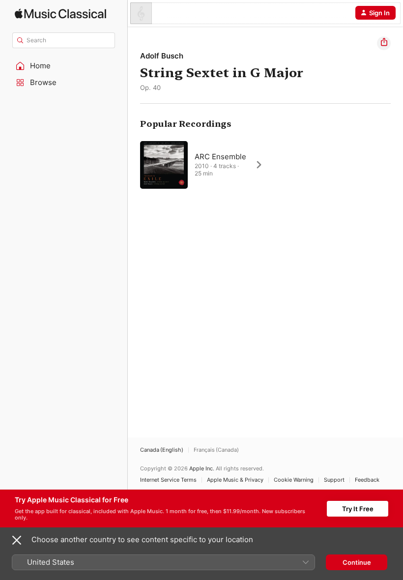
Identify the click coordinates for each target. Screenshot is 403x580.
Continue (357, 562)
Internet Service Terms (168, 480)
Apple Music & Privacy (235, 480)
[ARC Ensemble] (206, 165)
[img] (60, 13)
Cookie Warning (294, 480)
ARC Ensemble (220, 156)
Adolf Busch (161, 55)
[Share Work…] (384, 43)
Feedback (367, 480)
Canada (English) (161, 450)
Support (334, 480)
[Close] (16, 540)
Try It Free (358, 509)
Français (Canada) (216, 450)
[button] (64, 65)
